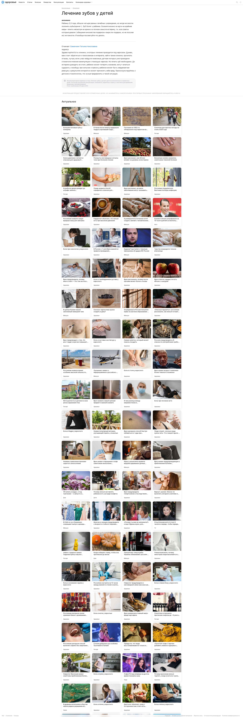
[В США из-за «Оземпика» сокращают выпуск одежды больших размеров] (76, 515)
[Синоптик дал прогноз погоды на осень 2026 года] (167, 121)
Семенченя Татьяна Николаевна (83, 46)
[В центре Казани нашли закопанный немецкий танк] (76, 303)
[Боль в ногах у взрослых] (106, 607)
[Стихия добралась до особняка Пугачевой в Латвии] (106, 637)
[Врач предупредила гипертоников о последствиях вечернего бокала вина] (136, 485)
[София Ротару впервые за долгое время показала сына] (136, 667)
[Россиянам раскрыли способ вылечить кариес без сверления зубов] (76, 637)
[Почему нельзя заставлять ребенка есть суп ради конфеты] (106, 485)
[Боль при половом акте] (167, 394)
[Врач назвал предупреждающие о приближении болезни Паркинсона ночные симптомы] (167, 455)
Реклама (16, 715)
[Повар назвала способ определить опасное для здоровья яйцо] (106, 182)
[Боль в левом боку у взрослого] (167, 576)
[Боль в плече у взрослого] (106, 698)
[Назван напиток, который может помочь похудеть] (136, 333)
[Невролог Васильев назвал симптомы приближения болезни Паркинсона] (76, 667)
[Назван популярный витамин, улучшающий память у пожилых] (106, 424)
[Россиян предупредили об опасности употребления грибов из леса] (167, 333)
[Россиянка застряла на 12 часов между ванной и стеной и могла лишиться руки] (106, 576)
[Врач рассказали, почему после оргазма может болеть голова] (136, 273)
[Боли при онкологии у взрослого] (76, 242)
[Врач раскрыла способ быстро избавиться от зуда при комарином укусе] (136, 424)
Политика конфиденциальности (231, 715)
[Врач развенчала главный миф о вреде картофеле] (136, 607)
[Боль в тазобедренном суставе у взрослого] (106, 273)
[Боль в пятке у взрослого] (167, 698)
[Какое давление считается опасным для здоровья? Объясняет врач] (76, 151)
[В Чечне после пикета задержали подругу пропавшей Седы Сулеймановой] (106, 121)
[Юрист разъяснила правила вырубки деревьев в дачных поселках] (136, 455)
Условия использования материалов (182, 715)
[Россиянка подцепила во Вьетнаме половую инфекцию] (167, 182)
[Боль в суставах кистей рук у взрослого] (106, 333)
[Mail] (3, 2)
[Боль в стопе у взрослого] (136, 364)
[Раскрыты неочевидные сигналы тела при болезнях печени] (106, 151)
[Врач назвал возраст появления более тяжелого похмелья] (167, 364)
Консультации (66, 8)
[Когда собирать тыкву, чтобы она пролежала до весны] (106, 546)
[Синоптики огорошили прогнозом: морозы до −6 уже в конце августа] (167, 607)
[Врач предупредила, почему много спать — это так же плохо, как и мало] (76, 273)
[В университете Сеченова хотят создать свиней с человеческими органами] (136, 212)
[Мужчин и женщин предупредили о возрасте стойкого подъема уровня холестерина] (106, 515)
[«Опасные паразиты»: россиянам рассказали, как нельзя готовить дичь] (167, 303)
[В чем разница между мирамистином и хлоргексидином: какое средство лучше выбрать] (136, 394)
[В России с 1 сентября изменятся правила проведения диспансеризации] (106, 242)
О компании (9, 715)
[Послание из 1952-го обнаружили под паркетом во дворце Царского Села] (136, 121)
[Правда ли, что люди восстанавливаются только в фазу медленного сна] (136, 637)
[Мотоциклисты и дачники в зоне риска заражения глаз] (76, 394)
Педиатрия (76, 8)
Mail (3, 715)
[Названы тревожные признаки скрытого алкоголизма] (76, 455)
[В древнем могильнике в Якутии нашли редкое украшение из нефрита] (76, 698)
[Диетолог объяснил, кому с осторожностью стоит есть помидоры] (136, 698)
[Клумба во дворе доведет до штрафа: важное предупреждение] (76, 182)
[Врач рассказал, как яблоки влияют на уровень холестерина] (136, 151)
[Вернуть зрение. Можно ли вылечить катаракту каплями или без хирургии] (167, 485)
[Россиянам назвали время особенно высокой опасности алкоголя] (76, 364)
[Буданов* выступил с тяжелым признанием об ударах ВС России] (136, 242)
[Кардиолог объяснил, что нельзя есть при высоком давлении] (106, 212)
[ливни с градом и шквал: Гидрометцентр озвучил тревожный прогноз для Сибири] (76, 546)
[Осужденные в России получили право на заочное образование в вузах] (136, 303)
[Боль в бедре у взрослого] (76, 424)
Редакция (167, 715)
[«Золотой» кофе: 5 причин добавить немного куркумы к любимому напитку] (167, 637)
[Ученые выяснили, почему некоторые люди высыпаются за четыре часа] (167, 546)
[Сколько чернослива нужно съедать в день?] (106, 303)
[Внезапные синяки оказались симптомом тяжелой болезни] (167, 151)
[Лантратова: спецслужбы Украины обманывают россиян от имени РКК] (136, 546)
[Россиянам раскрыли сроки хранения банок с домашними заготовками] (76, 607)
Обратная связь (198, 715)
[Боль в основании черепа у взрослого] (76, 576)
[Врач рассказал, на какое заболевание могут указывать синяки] (136, 182)
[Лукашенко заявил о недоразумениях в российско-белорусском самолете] (106, 364)
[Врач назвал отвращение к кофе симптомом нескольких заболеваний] (106, 455)
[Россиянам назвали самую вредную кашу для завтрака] (76, 212)
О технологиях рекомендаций (212, 715)
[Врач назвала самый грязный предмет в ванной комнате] (106, 394)
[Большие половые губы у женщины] (76, 121)
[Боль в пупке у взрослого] (106, 667)
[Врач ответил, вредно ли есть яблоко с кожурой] (167, 273)
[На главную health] (10, 2)
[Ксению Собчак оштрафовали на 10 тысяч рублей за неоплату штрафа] (167, 212)
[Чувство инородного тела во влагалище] (167, 242)
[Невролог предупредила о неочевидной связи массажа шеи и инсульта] (136, 576)
